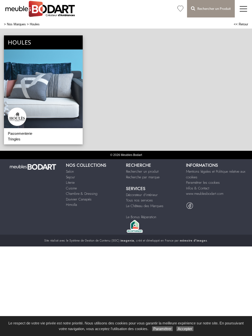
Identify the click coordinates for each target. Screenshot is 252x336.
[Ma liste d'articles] (180, 8)
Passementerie (20, 133)
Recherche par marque (142, 177)
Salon (70, 171)
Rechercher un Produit (213, 9)
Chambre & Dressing (81, 193)
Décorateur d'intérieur (142, 195)
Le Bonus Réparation (141, 217)
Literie (70, 182)
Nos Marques (16, 24)
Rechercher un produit (142, 171)
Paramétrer (162, 329)
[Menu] (243, 8)
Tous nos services (139, 200)
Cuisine (71, 188)
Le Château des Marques (144, 206)
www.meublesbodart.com (204, 193)
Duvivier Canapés (79, 199)
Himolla (71, 204)
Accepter (185, 329)
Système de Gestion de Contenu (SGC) (101, 240)
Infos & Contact (197, 188)
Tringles (14, 139)
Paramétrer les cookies (203, 182)
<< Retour (241, 24)
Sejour (70, 177)
